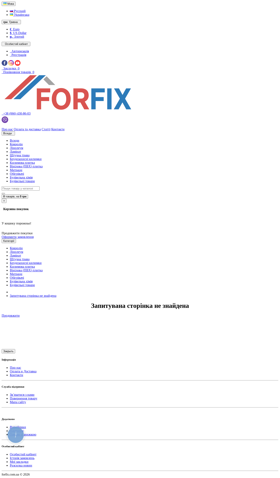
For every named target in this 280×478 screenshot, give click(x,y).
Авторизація (19, 51)
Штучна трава (20, 155)
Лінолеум (16, 148)
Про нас (15, 367)
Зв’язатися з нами (22, 394)
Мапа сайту (18, 402)
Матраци (16, 170)
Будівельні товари (22, 181)
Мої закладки (19, 461)
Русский (19, 11)
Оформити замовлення (18, 237)
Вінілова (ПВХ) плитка (26, 166)
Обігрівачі (17, 173)
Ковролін (16, 144)
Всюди (14, 140)
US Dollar (18, 33)
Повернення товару (23, 398)
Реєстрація (18, 55)
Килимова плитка (22, 162)
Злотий (17, 36)
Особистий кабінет (23, 454)
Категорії (8, 240)
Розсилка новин (21, 465)
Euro (14, 29)
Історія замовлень (22, 458)
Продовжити (11, 315)
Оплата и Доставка (23, 371)
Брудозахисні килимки (26, 159)
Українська (21, 14)
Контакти (16, 375)
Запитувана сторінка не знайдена (33, 295)
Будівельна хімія (21, 177)
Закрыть (8, 351)
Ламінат (15, 151)
